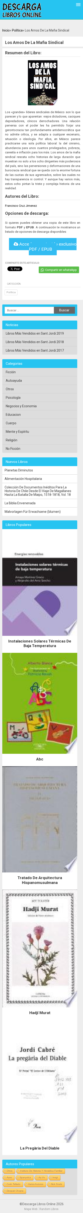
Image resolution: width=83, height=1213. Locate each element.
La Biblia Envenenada (20, 503)
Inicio (6, 30)
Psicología (13, 397)
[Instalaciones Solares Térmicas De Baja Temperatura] (39, 637)
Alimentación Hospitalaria (23, 479)
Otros (10, 389)
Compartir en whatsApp (61, 270)
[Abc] (39, 755)
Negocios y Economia (21, 406)
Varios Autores (35, 1184)
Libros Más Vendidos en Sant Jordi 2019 (35, 333)
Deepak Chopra (15, 1191)
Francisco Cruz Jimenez (21, 205)
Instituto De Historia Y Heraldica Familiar (41, 1171)
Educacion (13, 414)
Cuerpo (11, 423)
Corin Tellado (14, 1184)
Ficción (11, 372)
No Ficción (13, 448)
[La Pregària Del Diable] (39, 1144)
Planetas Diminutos (19, 470)
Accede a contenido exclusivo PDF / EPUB (47, 246)
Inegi (55, 1177)
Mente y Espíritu (17, 431)
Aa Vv (42, 1177)
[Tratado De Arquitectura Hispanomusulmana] (39, 873)
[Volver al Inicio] (22, 10)
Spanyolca (25, 1177)
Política (17, 30)
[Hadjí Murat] (39, 1008)
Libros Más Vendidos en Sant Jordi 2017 (35, 350)
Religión (11, 440)
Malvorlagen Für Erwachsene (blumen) (33, 511)
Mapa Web (30, 1209)
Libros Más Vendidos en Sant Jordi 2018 (35, 342)
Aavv (9, 1177)
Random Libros (49, 1209)
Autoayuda (14, 380)
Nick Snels (56, 1184)
